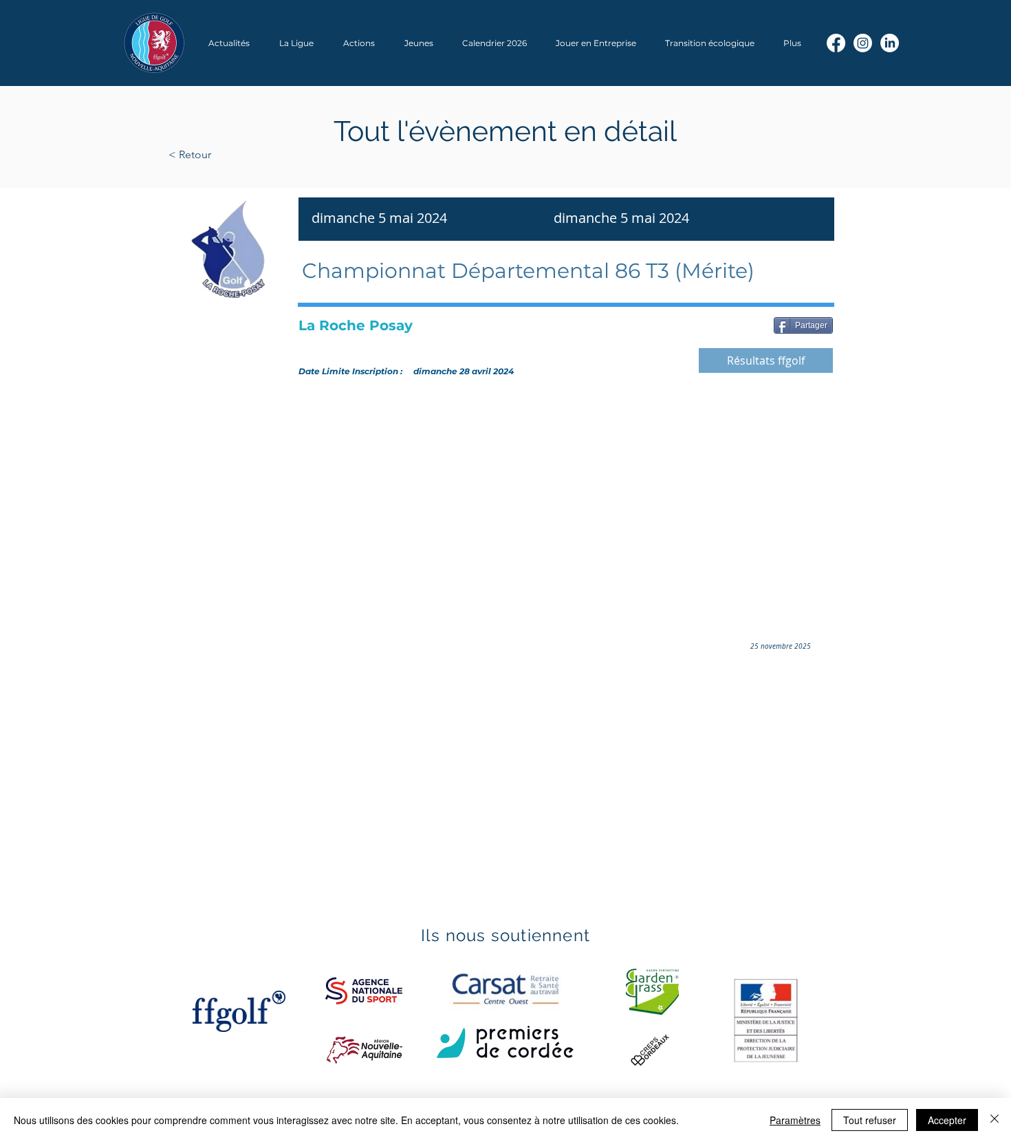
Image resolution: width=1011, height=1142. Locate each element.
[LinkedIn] (889, 43)
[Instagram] (863, 43)
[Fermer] (994, 1120)
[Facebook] (836, 43)
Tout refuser (869, 1120)
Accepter (947, 1120)
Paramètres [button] (795, 1120)
